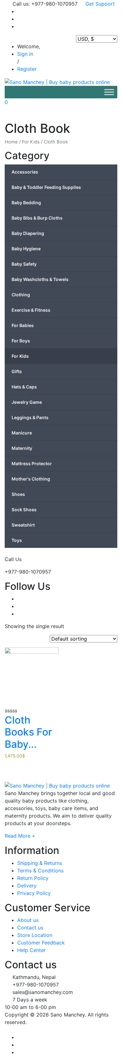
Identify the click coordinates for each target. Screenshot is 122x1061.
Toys (17, 540)
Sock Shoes (24, 509)
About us (27, 920)
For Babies (23, 325)
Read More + (20, 836)
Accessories (25, 171)
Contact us (30, 927)
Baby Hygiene (26, 248)
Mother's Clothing (31, 478)
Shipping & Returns (39, 863)
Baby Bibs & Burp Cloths (37, 218)
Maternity (22, 448)
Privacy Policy (34, 893)
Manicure (22, 432)
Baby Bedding (26, 202)
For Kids (31, 142)
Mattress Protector (32, 463)
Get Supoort (99, 4)
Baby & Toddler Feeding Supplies (46, 187)
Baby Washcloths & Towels (40, 279)
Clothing (21, 294)
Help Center (31, 950)
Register (27, 69)
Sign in (25, 54)
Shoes (18, 494)
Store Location (34, 935)
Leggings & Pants (30, 417)
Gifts (17, 371)
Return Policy (32, 878)
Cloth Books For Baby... (28, 732)
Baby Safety (24, 264)
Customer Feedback (41, 942)
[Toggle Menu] (109, 92)
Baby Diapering (28, 233)
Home (11, 142)
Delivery (27, 885)
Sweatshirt (23, 525)
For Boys (21, 340)
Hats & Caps (24, 386)
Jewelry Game (27, 402)
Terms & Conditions (40, 870)
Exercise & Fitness (31, 310)
